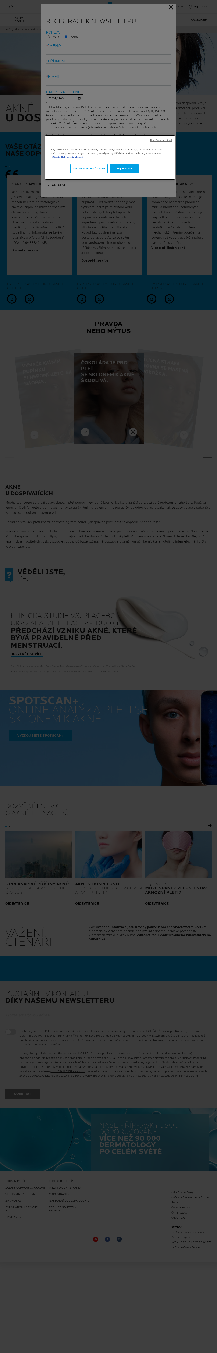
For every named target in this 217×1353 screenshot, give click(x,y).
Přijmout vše (124, 168)
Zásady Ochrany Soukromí (67, 157)
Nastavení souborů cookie (89, 168)
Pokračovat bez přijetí (161, 140)
